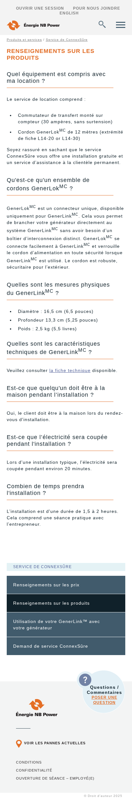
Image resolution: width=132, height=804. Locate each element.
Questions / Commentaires (104, 695)
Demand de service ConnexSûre (50, 646)
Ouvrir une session (40, 8)
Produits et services (24, 39)
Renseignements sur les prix (46, 584)
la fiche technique (70, 370)
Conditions (29, 762)
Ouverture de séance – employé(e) (55, 778)
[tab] (66, 585)
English (69, 13)
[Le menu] (120, 25)
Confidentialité (34, 770)
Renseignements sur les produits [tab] (51, 603)
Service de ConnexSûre (67, 39)
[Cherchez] (102, 24)
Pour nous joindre (96, 8)
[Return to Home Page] (33, 26)
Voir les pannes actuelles (55, 743)
